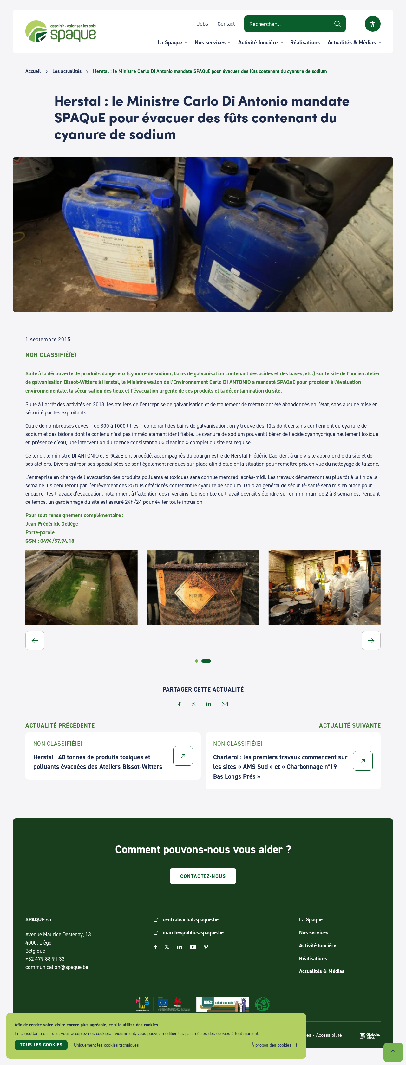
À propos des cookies (271, 1045)
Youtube (193, 947)
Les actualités (67, 71)
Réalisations (305, 42)
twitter (193, 704)
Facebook (155, 947)
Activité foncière (258, 42)
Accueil (33, 71)
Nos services (210, 42)
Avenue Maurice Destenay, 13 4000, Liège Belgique (58, 942)
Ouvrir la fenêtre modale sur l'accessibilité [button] (373, 24)
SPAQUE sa (60, 31)
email (225, 704)
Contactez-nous (203, 876)
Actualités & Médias (352, 42)
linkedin (208, 704)
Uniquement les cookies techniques (106, 1045)
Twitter (167, 947)
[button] (34, 640)
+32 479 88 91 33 (45, 958)
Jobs (202, 23)
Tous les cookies (41, 1045)
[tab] (196, 661)
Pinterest (206, 947)
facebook (179, 704)
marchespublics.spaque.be (193, 932)
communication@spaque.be (56, 967)
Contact (226, 23)
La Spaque (170, 42)
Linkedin (179, 947)
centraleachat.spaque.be (191, 919)
